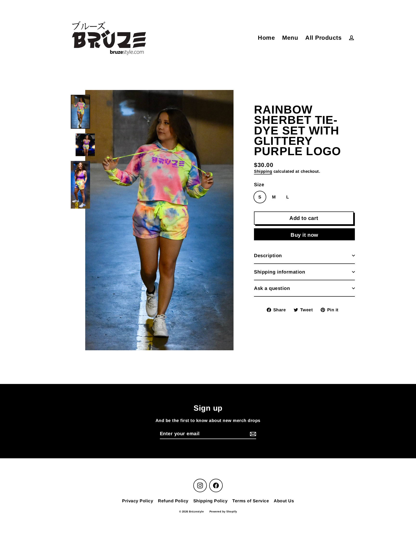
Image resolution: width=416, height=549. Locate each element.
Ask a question (272, 288)
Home (266, 37)
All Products (323, 37)
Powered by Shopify (223, 511)
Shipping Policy (210, 500)
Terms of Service (250, 500)
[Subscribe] (252, 433)
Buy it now (304, 235)
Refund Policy (173, 500)
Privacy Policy (137, 500)
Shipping (263, 171)
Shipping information (279, 271)
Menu (290, 37)
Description (268, 255)
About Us (284, 500)
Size (259, 184)
